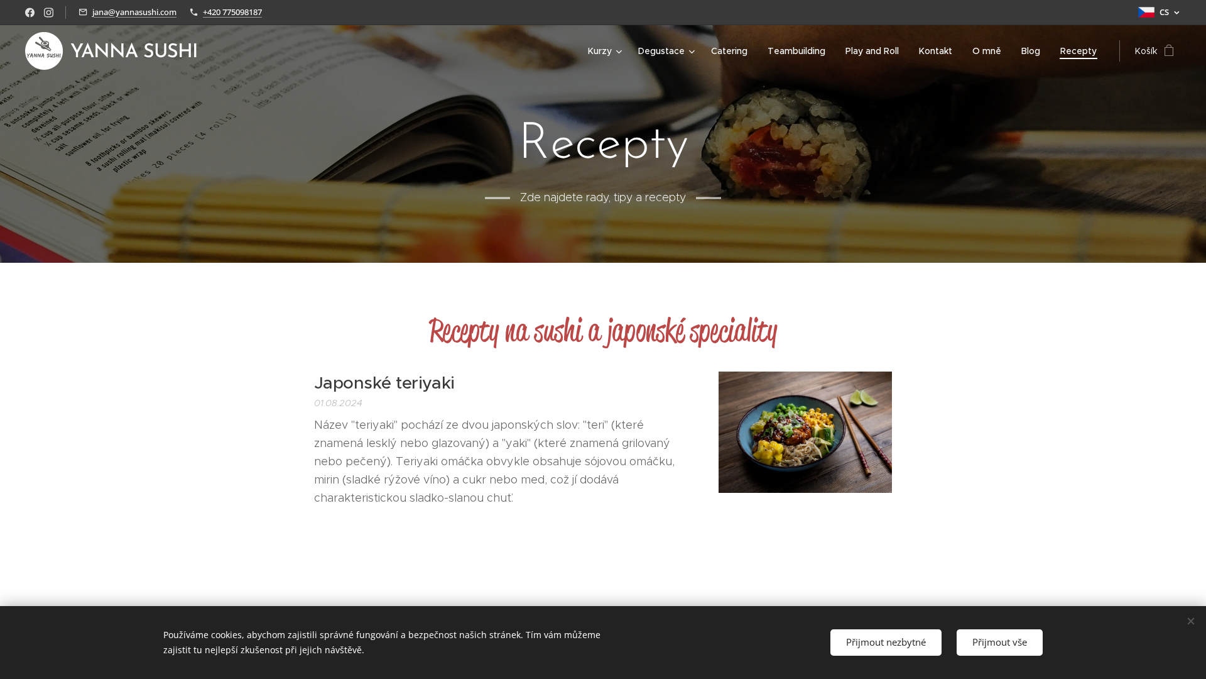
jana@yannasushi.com (134, 12)
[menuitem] (606, 51)
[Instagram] (49, 12)
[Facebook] (30, 12)
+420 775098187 (232, 12)
